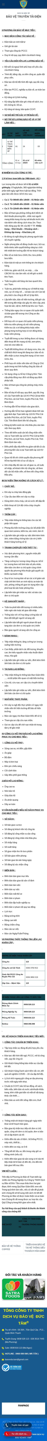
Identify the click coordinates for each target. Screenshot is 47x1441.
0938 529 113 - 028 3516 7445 (30, 1339)
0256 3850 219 (32, 977)
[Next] (43, 1289)
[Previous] (4, 1289)
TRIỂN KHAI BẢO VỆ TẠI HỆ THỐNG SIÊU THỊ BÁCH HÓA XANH (35, 1248)
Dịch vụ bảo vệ (23, 13)
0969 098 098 (22, 1354)
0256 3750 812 (32, 968)
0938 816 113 (16, 1348)
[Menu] (3, 4)
